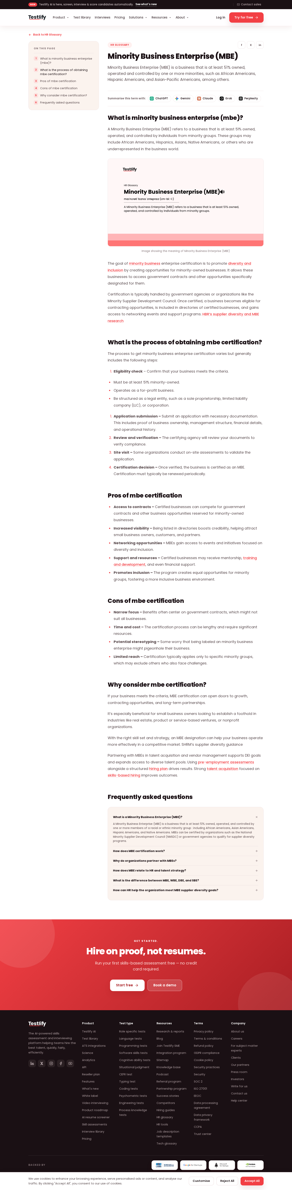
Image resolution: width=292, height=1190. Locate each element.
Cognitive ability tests (134, 1060)
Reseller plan (91, 1074)
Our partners (240, 1065)
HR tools (162, 1124)
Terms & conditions (208, 1039)
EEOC (197, 1096)
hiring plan (158, 768)
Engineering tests (131, 1103)
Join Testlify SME (168, 1046)
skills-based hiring (124, 775)
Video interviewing (95, 1103)
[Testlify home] (37, 17)
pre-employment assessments (226, 762)
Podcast (163, 1074)
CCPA (198, 1127)
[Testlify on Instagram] (51, 1063)
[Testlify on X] (41, 1063)
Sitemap (163, 1060)
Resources (159, 17)
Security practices (207, 1067)
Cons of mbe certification (58, 88)
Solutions (136, 17)
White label (90, 1096)
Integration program (171, 1053)
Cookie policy (203, 1060)
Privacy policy (203, 1031)
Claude (208, 98)
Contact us (239, 1093)
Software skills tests (133, 1053)
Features (88, 1081)
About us (237, 1031)
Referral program (169, 1081)
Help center (239, 1101)
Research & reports (170, 1031)
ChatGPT (161, 98)
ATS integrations (94, 1046)
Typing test (127, 1081)
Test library (82, 17)
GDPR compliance (206, 1053)
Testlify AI (89, 1031)
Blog (160, 1039)
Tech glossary (167, 1143)
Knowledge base (169, 1067)
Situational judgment (134, 1067)
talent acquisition (222, 768)
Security (199, 1074)
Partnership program (172, 1089)
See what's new (146, 4)
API (84, 1067)
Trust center (202, 1134)
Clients (236, 1058)
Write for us (239, 1086)
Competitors (166, 1103)
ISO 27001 (200, 1089)
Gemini (185, 98)
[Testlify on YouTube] (70, 1063)
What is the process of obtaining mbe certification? (64, 72)
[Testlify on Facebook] (61, 1063)
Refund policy (203, 1046)
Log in (220, 17)
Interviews (102, 17)
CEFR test (125, 1074)
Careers (236, 1039)
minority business (144, 263)
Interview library (93, 1132)
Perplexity (251, 98)
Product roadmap (95, 1110)
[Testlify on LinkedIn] (32, 1063)
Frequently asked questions (60, 103)
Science (87, 1053)
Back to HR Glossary (47, 35)
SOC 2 (198, 1081)
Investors (237, 1079)
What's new (90, 1089)
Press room (239, 1072)
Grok (228, 98)
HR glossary (165, 1117)
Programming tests (133, 1046)
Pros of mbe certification (58, 81)
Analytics (88, 1060)
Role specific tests (132, 1031)
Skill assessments (94, 1124)
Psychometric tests (133, 1096)
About (180, 17)
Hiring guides (166, 1110)
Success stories (168, 1096)
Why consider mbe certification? (63, 96)
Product (59, 17)
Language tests (130, 1039)
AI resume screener (96, 1117)
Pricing (119, 17)
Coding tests (128, 1089)
